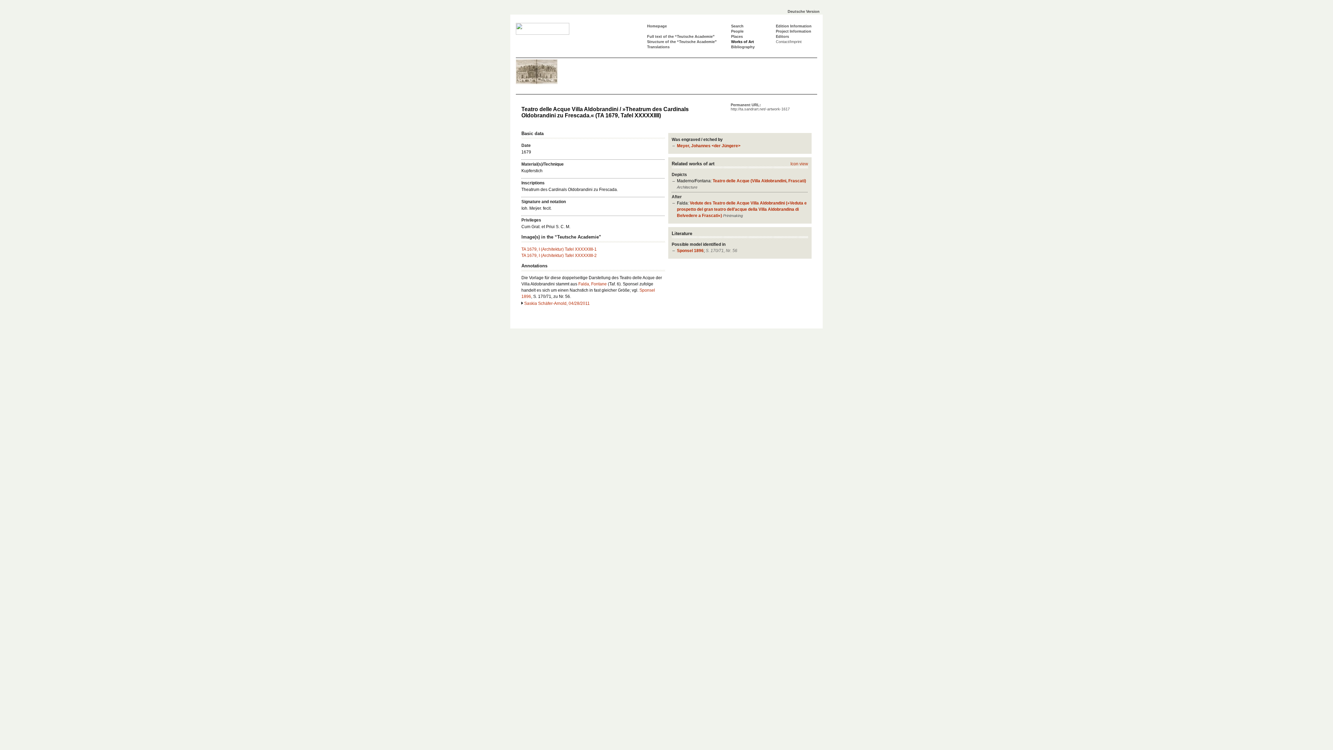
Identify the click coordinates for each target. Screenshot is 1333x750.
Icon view (799, 163)
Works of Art (742, 42)
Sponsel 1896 (690, 250)
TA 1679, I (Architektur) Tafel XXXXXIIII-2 (559, 255)
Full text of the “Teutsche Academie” (681, 36)
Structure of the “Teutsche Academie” (682, 42)
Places (737, 36)
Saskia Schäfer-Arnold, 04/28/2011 (557, 303)
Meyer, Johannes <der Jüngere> (708, 145)
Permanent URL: (760, 107)
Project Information (793, 31)
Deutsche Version (804, 11)
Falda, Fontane (592, 284)
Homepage (657, 26)
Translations (658, 47)
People (737, 31)
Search (737, 26)
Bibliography (743, 47)
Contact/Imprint (789, 42)
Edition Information (794, 26)
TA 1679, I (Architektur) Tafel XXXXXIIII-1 (559, 249)
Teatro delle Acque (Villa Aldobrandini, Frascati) (759, 180)
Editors (782, 36)
